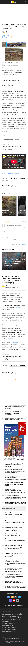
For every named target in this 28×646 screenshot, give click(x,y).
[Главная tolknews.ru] (14, 2)
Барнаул (10, 173)
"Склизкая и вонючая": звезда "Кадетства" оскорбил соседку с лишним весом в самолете (14, 547)
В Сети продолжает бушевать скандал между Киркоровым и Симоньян (12, 357)
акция (3, 173)
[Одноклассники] (11, 36)
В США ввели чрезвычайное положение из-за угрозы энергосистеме (13, 413)
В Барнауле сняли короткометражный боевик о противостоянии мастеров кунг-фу (15, 490)
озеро (17, 173)
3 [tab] (13, 272)
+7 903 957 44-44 (7, 623)
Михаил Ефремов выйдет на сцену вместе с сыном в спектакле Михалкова (15, 464)
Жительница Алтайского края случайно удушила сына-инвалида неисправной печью (15, 471)
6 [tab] (20, 272)
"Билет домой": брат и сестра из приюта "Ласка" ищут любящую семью (14, 484)
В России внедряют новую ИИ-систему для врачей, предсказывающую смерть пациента (15, 477)
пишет (11, 338)
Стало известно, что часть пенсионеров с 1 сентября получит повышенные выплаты (15, 540)
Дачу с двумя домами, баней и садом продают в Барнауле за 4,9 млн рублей (15, 586)
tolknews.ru (8, 611)
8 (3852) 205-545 (7, 627)
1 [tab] (8, 272)
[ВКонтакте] (7, 36)
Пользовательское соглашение (12, 638)
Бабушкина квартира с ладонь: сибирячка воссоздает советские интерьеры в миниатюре (14, 522)
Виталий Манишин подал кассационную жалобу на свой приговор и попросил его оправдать (15, 514)
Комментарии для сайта (19, 244)
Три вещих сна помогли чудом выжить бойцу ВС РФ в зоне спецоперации (13, 555)
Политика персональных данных (12, 637)
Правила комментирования (11, 639)
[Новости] (13, 178)
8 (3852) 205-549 (7, 629)
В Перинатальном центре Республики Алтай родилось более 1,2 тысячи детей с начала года (15, 497)
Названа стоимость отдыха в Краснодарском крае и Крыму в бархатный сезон (14, 576)
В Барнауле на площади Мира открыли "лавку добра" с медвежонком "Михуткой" (13, 529)
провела (22, 138)
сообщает (16, 84)
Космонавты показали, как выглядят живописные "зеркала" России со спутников (14, 262)
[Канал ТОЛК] (22, 178)
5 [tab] (17, 272)
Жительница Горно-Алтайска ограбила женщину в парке (13, 534)
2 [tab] (10, 272)
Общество (7, 33)
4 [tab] (15, 272)
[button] (9, 44)
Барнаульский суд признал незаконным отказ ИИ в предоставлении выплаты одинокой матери (15, 562)
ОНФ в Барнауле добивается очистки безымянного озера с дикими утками (12, 147)
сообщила (19, 307)
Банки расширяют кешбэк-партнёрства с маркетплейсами (14, 581)
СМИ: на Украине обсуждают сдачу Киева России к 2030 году (14, 418)
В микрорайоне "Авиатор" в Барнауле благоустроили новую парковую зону (15, 502)
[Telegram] (3, 36)
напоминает (15, 342)
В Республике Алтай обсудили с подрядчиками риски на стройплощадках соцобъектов (14, 569)
